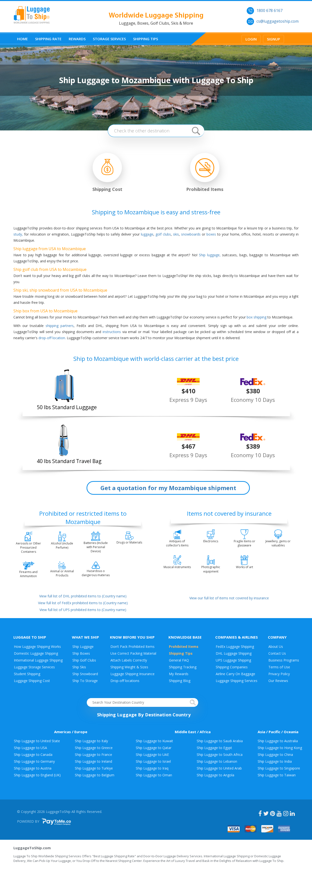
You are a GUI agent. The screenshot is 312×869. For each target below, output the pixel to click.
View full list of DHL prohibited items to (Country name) (83, 596)
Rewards (77, 38)
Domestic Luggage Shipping (36, 653)
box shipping (256, 317)
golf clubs (163, 234)
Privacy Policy (279, 674)
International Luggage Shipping (38, 660)
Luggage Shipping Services (236, 680)
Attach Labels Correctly (128, 660)
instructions (112, 331)
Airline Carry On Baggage (235, 674)
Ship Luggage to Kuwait (154, 741)
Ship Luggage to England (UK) (37, 775)
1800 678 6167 (269, 10)
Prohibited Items (183, 646)
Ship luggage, (210, 255)
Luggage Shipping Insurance (132, 674)
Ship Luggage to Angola (215, 775)
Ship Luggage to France (93, 754)
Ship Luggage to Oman (154, 775)
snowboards (191, 234)
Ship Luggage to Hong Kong (280, 747)
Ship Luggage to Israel (153, 761)
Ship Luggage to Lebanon (217, 761)
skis (176, 234)
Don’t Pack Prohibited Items (132, 646)
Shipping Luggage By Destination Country (143, 715)
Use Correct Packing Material (133, 653)
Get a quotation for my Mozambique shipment (168, 488)
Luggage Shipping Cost (32, 680)
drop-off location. (52, 338)
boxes (211, 234)
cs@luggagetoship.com (277, 21)
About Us (275, 646)
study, (18, 234)
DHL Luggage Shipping (234, 653)
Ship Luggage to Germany (34, 761)
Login (251, 39)
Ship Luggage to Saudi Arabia (220, 741)
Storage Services (109, 38)
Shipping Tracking (182, 667)
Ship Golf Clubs (84, 660)
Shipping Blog (179, 680)
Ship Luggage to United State (37, 741)
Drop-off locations (124, 680)
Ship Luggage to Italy (91, 741)
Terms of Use (279, 667)
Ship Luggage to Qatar (153, 747)
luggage (147, 234)
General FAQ (179, 660)
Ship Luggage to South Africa (220, 754)
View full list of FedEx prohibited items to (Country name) (83, 603)
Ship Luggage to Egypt (214, 747)
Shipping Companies (232, 667)
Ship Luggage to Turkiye (94, 768)
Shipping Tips (145, 38)
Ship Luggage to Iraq (152, 768)
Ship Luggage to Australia (278, 741)
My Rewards (178, 674)
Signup (273, 39)
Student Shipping (27, 674)
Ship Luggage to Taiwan (277, 775)
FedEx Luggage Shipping (235, 646)
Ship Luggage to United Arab (219, 768)
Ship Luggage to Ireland (93, 761)
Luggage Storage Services (34, 667)
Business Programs (283, 660)
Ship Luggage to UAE (152, 754)
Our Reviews (278, 680)
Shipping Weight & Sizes (129, 667)
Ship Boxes (81, 653)
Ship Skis (79, 667)
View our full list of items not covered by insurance (229, 598)
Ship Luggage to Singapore (279, 768)
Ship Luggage (83, 646)
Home (22, 38)
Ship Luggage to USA (30, 747)
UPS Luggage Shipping (233, 660)
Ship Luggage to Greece (94, 747)
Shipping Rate (48, 38)
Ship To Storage (85, 680)
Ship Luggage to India (275, 761)
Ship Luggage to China (275, 754)
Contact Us (277, 653)
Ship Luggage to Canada (33, 754)
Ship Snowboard (85, 674)
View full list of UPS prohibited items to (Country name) (82, 609)
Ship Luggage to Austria (32, 768)
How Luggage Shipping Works (37, 646)
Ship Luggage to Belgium (94, 775)
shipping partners (60, 325)
